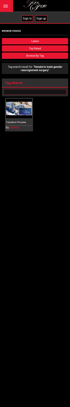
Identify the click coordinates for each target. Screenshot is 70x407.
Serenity (14, 127)
